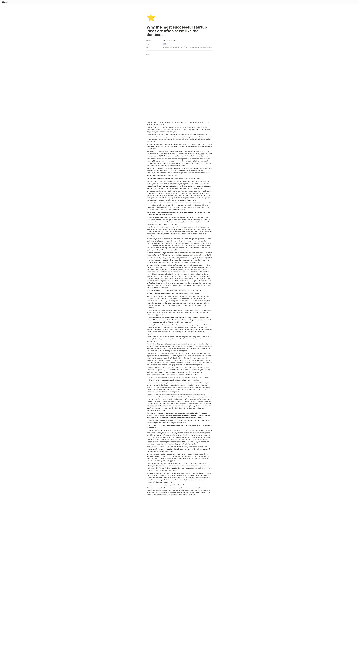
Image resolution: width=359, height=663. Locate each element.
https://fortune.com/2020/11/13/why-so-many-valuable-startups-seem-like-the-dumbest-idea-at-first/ (187, 47)
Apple (160, 310)
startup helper (164, 151)
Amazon (196, 383)
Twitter (201, 154)
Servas (204, 269)
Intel (205, 327)
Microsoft (202, 383)
